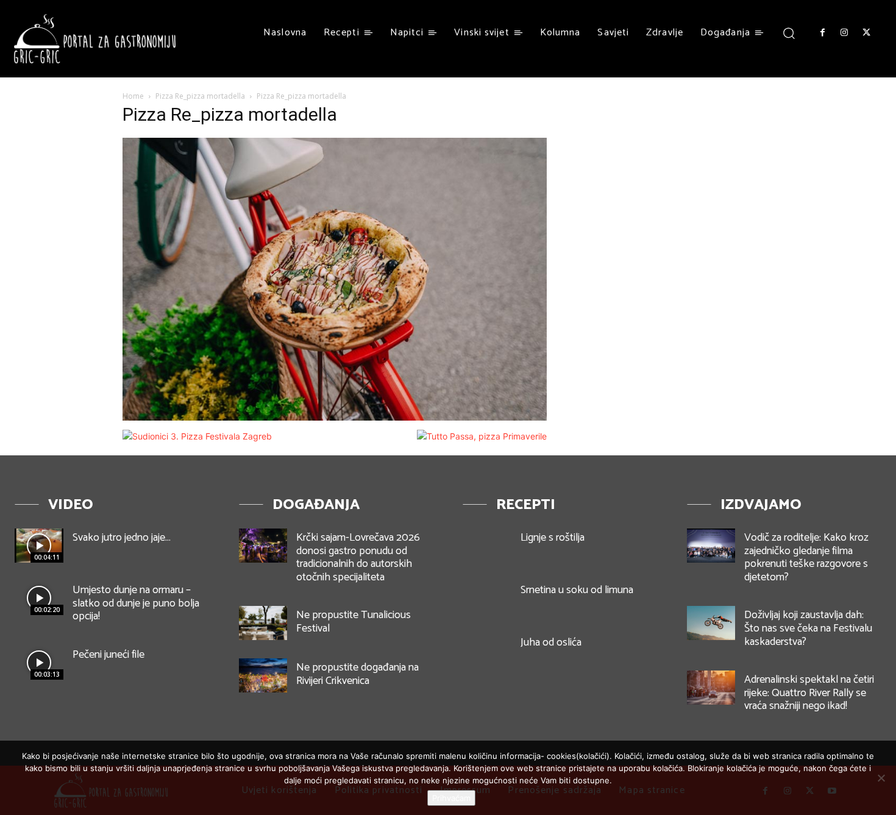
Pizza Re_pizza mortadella (200, 96)
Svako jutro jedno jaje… (122, 538)
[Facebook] (822, 33)
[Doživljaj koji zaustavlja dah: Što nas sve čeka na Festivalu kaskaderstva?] (711, 623)
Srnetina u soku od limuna (577, 590)
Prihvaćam (451, 798)
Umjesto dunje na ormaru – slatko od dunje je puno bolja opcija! (136, 603)
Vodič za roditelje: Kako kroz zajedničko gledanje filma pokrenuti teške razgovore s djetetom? (806, 557)
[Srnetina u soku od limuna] (487, 598)
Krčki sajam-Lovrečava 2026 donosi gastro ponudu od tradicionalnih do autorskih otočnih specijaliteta (358, 557)
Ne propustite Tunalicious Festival (353, 622)
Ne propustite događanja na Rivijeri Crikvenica (357, 674)
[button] (789, 32)
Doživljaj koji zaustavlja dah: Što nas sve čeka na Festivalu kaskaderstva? (808, 628)
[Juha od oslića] (487, 650)
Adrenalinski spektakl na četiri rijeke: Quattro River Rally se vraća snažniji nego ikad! (809, 693)
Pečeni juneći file (108, 655)
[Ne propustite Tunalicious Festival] (263, 623)
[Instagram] (844, 33)
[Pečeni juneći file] (39, 663)
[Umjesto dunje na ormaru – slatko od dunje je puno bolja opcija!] (39, 598)
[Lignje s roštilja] (487, 546)
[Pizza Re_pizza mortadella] (335, 417)
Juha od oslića (551, 642)
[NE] (881, 778)
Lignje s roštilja (553, 538)
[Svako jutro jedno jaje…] (39, 546)
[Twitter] (867, 33)
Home (133, 96)
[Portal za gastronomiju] (95, 38)
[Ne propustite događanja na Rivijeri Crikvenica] (263, 675)
